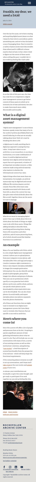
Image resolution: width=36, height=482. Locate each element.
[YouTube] (22, 467)
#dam (5, 412)
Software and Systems (10, 415)
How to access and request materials (15, 457)
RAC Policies (10, 471)
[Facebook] (4, 467)
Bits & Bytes (9, 2)
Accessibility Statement (10, 469)
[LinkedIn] (16, 467)
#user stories (12, 412)
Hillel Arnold (7, 24)
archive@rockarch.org (15, 443)
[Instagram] (10, 467)
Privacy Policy (25, 469)
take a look (7, 365)
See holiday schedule (9, 461)
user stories (8, 348)
